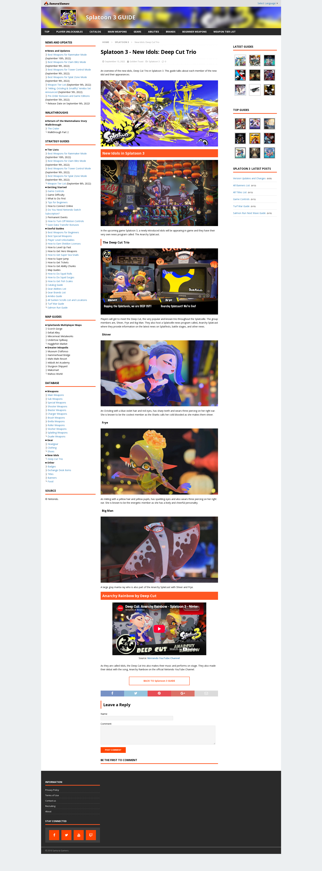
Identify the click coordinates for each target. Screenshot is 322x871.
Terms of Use (52, 795)
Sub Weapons (55, 398)
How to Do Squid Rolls (60, 273)
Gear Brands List (57, 292)
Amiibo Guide (55, 296)
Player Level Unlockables (61, 239)
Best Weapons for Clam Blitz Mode (67, 62)
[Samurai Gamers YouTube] (79, 835)
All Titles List (240, 192)
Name (104, 713)
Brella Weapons (56, 421)
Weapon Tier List (224, 31)
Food (50, 481)
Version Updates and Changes (249, 178)
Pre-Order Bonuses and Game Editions (69, 96)
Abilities (153, 31)
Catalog (95, 31)
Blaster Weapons (57, 410)
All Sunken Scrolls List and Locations (67, 300)
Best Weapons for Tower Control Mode (69, 69)
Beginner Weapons (194, 31)
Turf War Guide (56, 303)
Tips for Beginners (58, 202)
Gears (137, 31)
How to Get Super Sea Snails (63, 254)
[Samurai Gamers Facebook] (54, 835)
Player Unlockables (69, 31)
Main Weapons (117, 31)
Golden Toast (136, 61)
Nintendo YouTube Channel (163, 658)
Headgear (53, 444)
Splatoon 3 (154, 61)
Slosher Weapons (57, 428)
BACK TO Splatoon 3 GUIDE (159, 680)
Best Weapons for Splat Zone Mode (67, 77)
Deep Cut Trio (55, 459)
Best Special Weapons (60, 236)
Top (46, 31)
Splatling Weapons (58, 432)
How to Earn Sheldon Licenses (64, 243)
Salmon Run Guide (58, 307)
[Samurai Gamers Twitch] (91, 835)
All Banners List (241, 185)
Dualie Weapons (56, 436)
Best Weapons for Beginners (63, 232)
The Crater (53, 128)
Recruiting (50, 806)
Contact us (50, 800)
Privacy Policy (52, 789)
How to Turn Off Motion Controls (66, 221)
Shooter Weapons (57, 406)
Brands (170, 31)
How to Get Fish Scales (60, 281)
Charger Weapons (57, 413)
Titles (50, 474)
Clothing (52, 447)
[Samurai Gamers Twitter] (66, 835)
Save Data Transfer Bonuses (63, 224)
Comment (106, 723)
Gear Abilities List (57, 288)
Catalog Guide (55, 284)
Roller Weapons (56, 425)
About (48, 811)
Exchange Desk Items (59, 470)
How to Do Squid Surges (61, 277)
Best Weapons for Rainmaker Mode (67, 54)
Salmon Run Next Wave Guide (249, 213)
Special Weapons (57, 402)
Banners (52, 477)
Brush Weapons (56, 417)
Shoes (51, 451)
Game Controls (56, 191)
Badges (52, 466)
